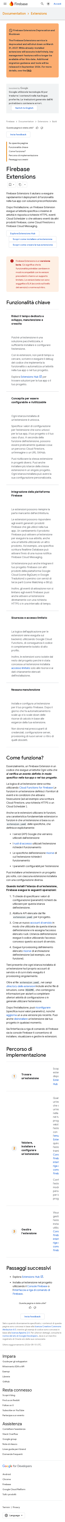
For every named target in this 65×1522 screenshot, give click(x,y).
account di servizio (41, 922)
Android (7, 1474)
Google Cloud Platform (14, 1489)
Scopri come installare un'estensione (32, 239)
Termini (6, 1507)
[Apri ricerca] (42, 4)
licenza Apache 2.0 (21, 1332)
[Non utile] (41, 128)
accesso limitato (20, 668)
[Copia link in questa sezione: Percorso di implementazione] (49, 1055)
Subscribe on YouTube (13, 1410)
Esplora (22, 233)
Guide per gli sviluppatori (15, 1361)
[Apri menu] (5, 4)
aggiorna (11, 1015)
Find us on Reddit (11, 1400)
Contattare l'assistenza (14, 1429)
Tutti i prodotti (9, 1494)
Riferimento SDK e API (13, 1366)
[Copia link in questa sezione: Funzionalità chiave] (53, 303)
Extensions (39, 14)
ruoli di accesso (23, 843)
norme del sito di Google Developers (20, 1336)
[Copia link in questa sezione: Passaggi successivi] (54, 1268)
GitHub (6, 1381)
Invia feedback (18, 134)
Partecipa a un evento (13, 1415)
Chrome (7, 1479)
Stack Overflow (10, 1434)
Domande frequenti (13, 1454)
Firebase (10, 121)
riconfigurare (42, 1007)
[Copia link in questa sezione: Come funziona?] (47, 758)
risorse (50, 853)
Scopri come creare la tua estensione (33, 244)
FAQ (29, 70)
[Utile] (37, 128)
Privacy (16, 1507)
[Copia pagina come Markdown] (20, 184)
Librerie (6, 1376)
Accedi (57, 3)
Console (37, 1286)
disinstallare (21, 1019)
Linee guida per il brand (14, 1449)
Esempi (6, 1371)
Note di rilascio (10, 1444)
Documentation (14, 14)
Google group (10, 1439)
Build (54, 121)
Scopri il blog (9, 1395)
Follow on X (8, 1405)
